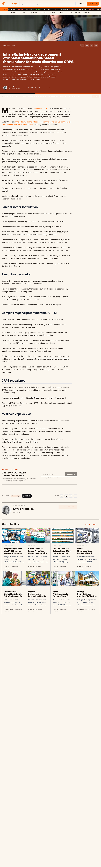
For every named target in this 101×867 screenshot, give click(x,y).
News (6, 96)
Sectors (52, 13)
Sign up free (92, 3)
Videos (77, 13)
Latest (24, 13)
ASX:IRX (27, 496)
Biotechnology (16, 496)
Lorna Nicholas (13, 87)
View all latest (91, 524)
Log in (81, 3)
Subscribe (71, 474)
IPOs (70, 13)
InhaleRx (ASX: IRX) (41, 108)
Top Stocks (33, 13)
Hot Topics (14, 13)
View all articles (67, 507)
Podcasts (86, 13)
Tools (62, 13)
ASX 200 (43, 13)
